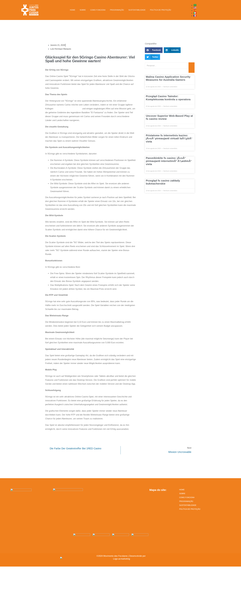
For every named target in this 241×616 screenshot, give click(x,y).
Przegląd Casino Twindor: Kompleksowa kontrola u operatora (168, 98)
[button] (154, 50)
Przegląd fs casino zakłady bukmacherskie (163, 182)
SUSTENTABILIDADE (187, 505)
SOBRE (182, 493)
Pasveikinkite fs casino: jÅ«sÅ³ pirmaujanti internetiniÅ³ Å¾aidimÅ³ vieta (168, 161)
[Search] (192, 67)
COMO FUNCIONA (186, 497)
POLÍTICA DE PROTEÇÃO (189, 509)
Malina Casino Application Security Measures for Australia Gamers (168, 78)
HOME (182, 490)
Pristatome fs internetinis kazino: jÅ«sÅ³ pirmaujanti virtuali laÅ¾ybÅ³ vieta (169, 138)
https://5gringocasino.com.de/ (68, 108)
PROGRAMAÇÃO (186, 501)
